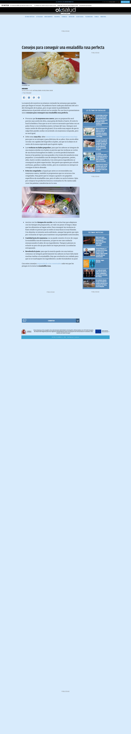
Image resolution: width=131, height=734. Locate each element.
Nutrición (71, 17)
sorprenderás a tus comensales (49, 264)
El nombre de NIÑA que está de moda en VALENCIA (22, 5)
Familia (96, 17)
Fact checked (27, 93)
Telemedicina (89, 17)
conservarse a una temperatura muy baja (61, 137)
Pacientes (57, 17)
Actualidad (39, 17)
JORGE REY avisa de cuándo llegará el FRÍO (67, 5)
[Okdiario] (65, 10)
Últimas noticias (29, 17)
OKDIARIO (25, 88)
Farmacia (64, 17)
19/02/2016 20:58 (27, 90)
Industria (103, 17)
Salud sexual (80, 17)
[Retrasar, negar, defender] (89, 263)
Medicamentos (48, 17)
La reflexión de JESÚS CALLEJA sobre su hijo (45, 5)
